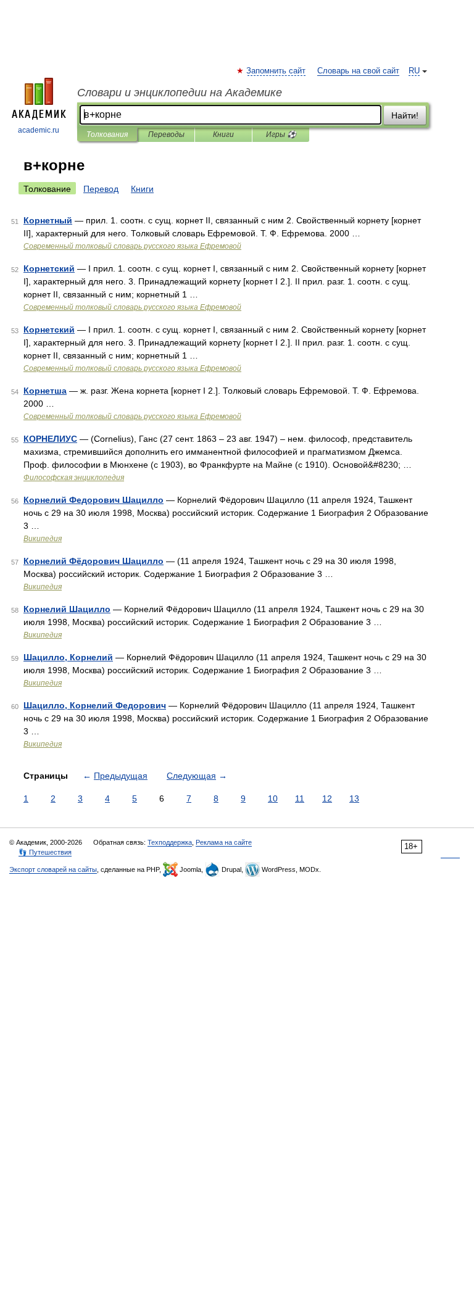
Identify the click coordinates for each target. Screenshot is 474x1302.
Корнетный (47, 220)
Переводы (166, 134)
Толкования (107, 134)
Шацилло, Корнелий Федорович (94, 705)
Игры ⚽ (281, 134)
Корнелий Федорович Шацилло (93, 500)
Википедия (42, 538)
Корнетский (49, 268)
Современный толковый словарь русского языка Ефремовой (132, 246)
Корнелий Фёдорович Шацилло (93, 561)
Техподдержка (170, 842)
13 (354, 798)
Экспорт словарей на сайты (53, 869)
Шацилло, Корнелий (68, 657)
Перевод (100, 189)
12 (327, 798)
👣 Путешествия (45, 852)
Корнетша (45, 391)
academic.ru (38, 130)
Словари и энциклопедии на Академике (179, 92)
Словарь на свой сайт (358, 71)
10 (273, 798)
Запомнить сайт (276, 71)
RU (414, 71)
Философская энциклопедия (73, 477)
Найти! (404, 115)
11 (299, 798)
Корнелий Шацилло (66, 609)
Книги (223, 134)
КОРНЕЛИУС (50, 439)
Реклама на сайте (224, 842)
